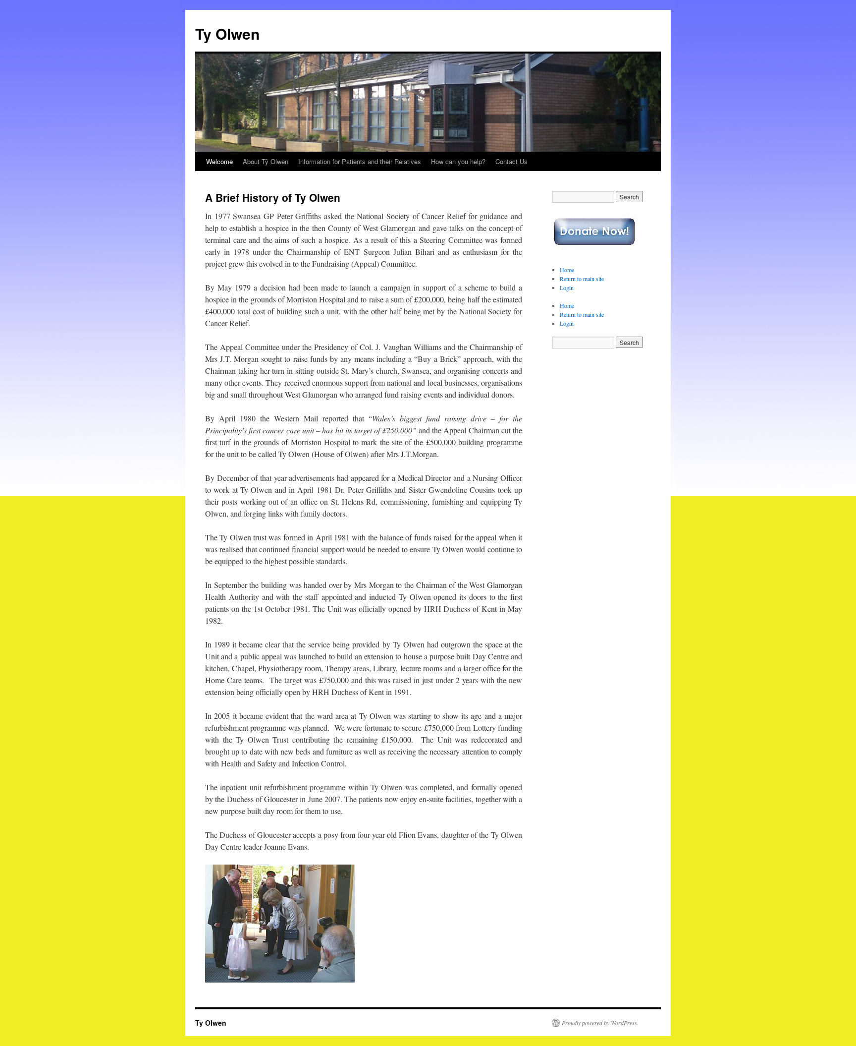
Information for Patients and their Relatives (359, 161)
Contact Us (511, 161)
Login (567, 287)
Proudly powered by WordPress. (600, 1023)
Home (567, 270)
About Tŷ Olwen (265, 161)
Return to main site (582, 279)
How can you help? (458, 161)
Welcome (219, 161)
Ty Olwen (227, 33)
